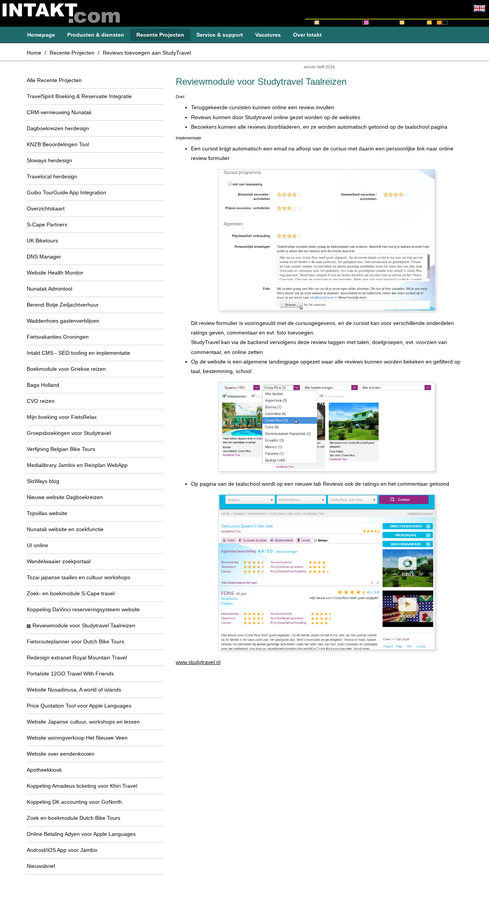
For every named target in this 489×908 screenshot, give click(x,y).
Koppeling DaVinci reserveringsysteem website (83, 609)
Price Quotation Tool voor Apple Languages (79, 706)
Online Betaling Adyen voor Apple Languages (81, 834)
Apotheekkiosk (44, 770)
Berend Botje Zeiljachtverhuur (63, 305)
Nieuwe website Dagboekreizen (65, 497)
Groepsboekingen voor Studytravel (69, 433)
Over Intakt (307, 35)
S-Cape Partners (47, 224)
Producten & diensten (95, 35)
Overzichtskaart (46, 208)
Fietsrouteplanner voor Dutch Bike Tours (75, 641)
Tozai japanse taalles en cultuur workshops (78, 577)
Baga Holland (43, 385)
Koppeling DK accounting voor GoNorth (74, 802)
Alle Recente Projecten (54, 80)
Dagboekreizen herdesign (58, 128)
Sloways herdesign (49, 160)
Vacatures (268, 35)
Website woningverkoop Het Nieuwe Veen (77, 738)
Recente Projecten (160, 35)
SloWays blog (43, 481)
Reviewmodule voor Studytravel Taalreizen (83, 625)
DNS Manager (44, 257)
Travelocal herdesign (52, 176)
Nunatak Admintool (49, 289)
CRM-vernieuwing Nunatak (59, 112)
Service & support (219, 35)
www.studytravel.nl (198, 662)
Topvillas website (47, 513)
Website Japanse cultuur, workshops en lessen (83, 722)
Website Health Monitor (55, 273)
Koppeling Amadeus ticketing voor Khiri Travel (82, 786)
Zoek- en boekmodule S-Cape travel (71, 593)
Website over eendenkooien (60, 754)
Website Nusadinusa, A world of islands (74, 690)
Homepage (41, 35)
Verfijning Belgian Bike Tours (61, 449)
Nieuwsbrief (41, 866)
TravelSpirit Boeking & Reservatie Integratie (79, 96)
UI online (37, 545)
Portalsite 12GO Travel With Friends (70, 673)
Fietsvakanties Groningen (58, 337)
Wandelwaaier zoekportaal (59, 561)
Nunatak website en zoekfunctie (65, 529)
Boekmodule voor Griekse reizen (66, 369)
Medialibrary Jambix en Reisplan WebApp (77, 465)
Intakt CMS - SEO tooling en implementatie (78, 353)
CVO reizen (41, 401)
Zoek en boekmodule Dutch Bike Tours (73, 818)
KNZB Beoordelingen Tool (58, 144)
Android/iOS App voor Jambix (62, 850)
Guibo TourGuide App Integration (66, 192)
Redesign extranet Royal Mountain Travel (77, 657)
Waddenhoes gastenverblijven (63, 321)
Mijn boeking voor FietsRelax (62, 417)
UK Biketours (42, 241)
